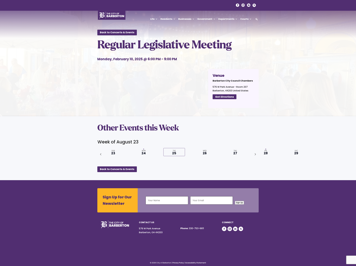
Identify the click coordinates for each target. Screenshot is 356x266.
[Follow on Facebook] (224, 229)
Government (204, 19)
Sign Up (239, 202)
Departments (226, 19)
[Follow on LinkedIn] (235, 229)
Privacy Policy (178, 263)
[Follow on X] (241, 229)
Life (152, 19)
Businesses (184, 19)
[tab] (265, 152)
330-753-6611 (196, 228)
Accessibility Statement (195, 263)
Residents (166, 19)
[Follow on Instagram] (230, 229)
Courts (244, 19)
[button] (256, 19)
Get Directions (224, 96)
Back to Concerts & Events (117, 32)
